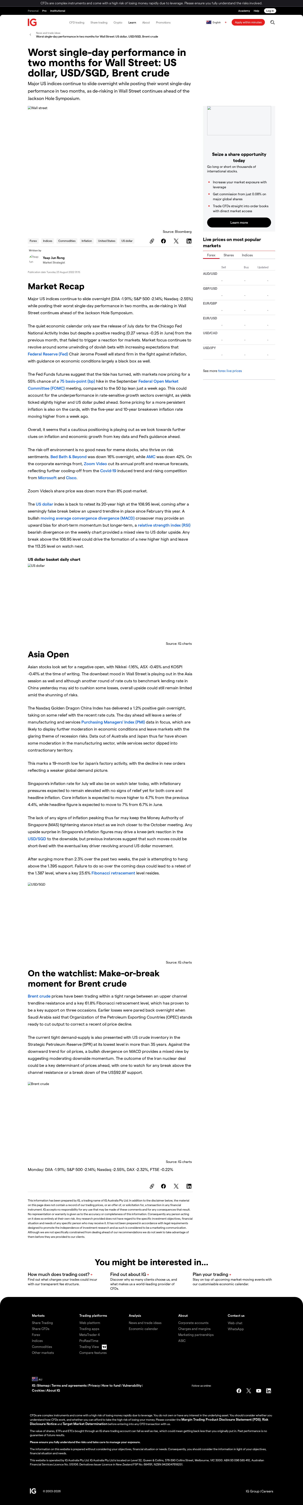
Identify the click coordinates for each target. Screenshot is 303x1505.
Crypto (118, 22)
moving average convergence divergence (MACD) (88, 517)
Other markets (43, 1352)
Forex (33, 240)
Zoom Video (95, 463)
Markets (38, 1315)
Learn (132, 22)
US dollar (127, 240)
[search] (272, 22)
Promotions (163, 22)
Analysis (135, 1315)
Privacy (94, 1385)
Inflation (87, 240)
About (146, 22)
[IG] (32, 22)
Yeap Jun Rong (54, 258)
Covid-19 (108, 470)
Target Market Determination (85, 1424)
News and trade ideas (145, 1323)
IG (33, 1385)
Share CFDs (40, 1329)
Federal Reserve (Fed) (48, 353)
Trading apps (89, 1329)
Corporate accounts (193, 1323)
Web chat (235, 1323)
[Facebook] (164, 241)
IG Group (253, 1491)
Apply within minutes (248, 22)
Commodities (66, 240)
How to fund (111, 1385)
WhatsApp (236, 1329)
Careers (267, 1491)
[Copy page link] (151, 241)
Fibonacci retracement (113, 872)
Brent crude (39, 995)
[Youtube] (258, 1390)
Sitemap (43, 1385)
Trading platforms (93, 1315)
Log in (270, 10)
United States (106, 240)
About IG (53, 1390)
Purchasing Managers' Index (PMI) (113, 721)
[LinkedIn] (190, 241)
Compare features (93, 1352)
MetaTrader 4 (89, 1335)
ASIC (182, 1341)
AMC (150, 456)
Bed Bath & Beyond (68, 456)
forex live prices (230, 371)
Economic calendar (143, 1329)
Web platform (89, 1323)
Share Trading (42, 1323)
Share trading (98, 22)
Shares (229, 255)
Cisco (71, 477)
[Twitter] (177, 241)
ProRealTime (88, 1341)
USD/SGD (37, 838)
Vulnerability (131, 1385)
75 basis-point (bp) (77, 381)
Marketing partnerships (196, 1335)
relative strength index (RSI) (164, 524)
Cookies (38, 1390)
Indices (47, 240)
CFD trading (76, 22)
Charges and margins (194, 1329)
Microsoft (47, 477)
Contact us (236, 1315)
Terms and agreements (69, 1385)
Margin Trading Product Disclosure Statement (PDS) (221, 1419)
